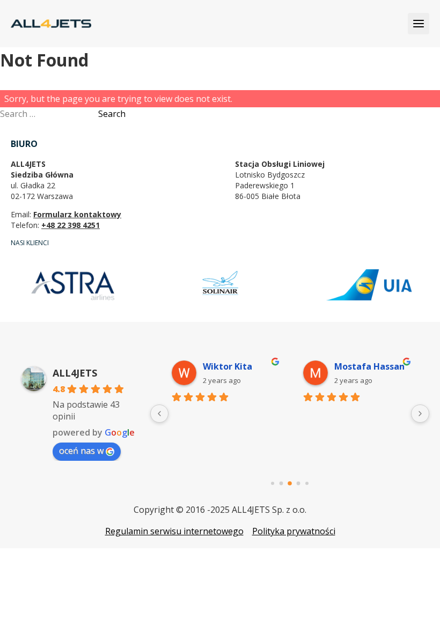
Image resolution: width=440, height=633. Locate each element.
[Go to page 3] (298, 483)
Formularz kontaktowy (77, 214)
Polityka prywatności (293, 531)
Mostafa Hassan (369, 366)
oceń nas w (81, 451)
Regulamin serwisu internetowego (174, 531)
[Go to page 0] (272, 483)
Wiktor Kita (227, 366)
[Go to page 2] (290, 483)
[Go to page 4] (307, 483)
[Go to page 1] (281, 483)
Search (112, 114)
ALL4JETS (75, 372)
